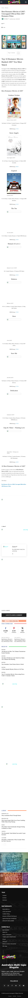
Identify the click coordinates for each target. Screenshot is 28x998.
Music (3, 824)
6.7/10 (17, 128)
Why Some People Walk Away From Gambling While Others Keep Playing (13, 821)
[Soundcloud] (15, 985)
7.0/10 (17, 312)
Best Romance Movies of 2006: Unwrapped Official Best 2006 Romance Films (7, 640)
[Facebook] (4, 985)
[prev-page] (3, 679)
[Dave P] (3, 19)
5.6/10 (17, 275)
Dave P (7, 18)
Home (3, 7)
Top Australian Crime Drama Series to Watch (13, 664)
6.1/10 (17, 204)
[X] (12, 553)
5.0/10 (17, 239)
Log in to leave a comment (14, 615)
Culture (4, 837)
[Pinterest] (12, 985)
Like (6, 627)
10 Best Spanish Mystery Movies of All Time (13, 669)
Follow (14, 627)
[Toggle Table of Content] (17, 53)
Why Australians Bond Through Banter (11, 815)
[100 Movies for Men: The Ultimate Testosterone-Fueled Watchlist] (14, 862)
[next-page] (5, 679)
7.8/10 (17, 349)
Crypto (3, 831)
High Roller (5, 818)
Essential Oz (5, 813)
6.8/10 (17, 166)
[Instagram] (8, 985)
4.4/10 (17, 462)
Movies (6, 7)
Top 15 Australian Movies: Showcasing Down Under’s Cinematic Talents (13, 675)
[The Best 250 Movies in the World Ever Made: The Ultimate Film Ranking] (11, 879)
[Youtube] (23, 985)
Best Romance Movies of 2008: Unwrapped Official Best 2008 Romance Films (20, 640)
